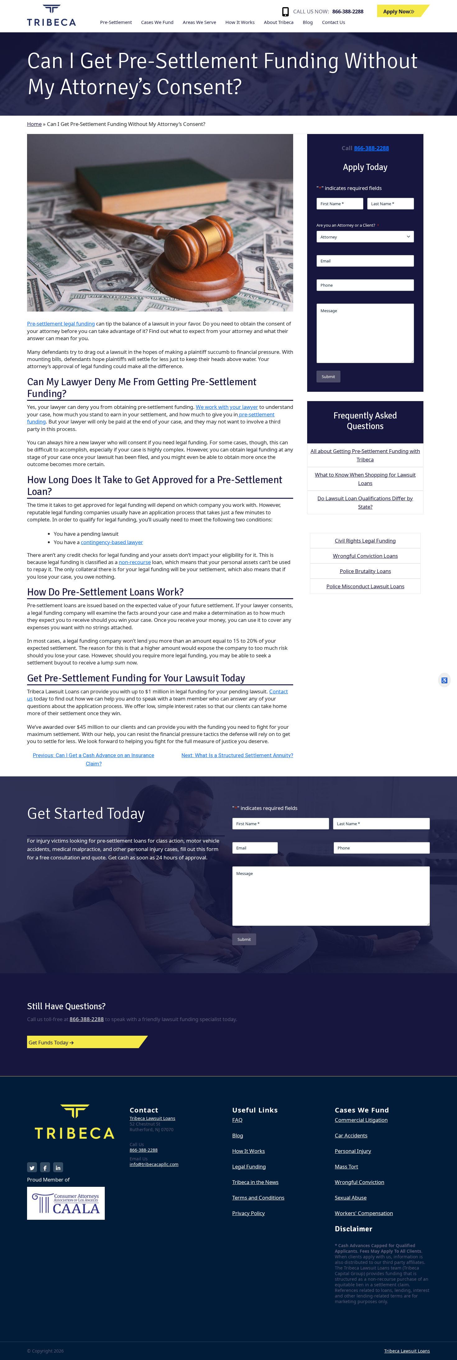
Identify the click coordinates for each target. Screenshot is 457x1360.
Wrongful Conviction (359, 1182)
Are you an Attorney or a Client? (347, 225)
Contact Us (333, 22)
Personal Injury (353, 1150)
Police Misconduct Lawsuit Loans (365, 586)
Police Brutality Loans (365, 571)
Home (34, 123)
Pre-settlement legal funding (61, 323)
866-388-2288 (347, 11)
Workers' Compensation (364, 1213)
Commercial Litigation (361, 1119)
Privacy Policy (248, 1213)
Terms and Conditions (258, 1197)
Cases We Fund (157, 22)
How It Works (240, 22)
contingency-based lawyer (112, 542)
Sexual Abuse (351, 1197)
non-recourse (135, 562)
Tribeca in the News (255, 1182)
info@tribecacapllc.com (154, 1164)
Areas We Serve (199, 22)
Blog (308, 22)
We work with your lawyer (227, 406)
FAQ (237, 1119)
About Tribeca (278, 22)
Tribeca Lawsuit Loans (152, 1118)
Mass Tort (346, 1166)
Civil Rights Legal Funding (365, 540)
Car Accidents (351, 1135)
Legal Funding (249, 1166)
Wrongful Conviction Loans (365, 555)
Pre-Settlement (116, 22)
